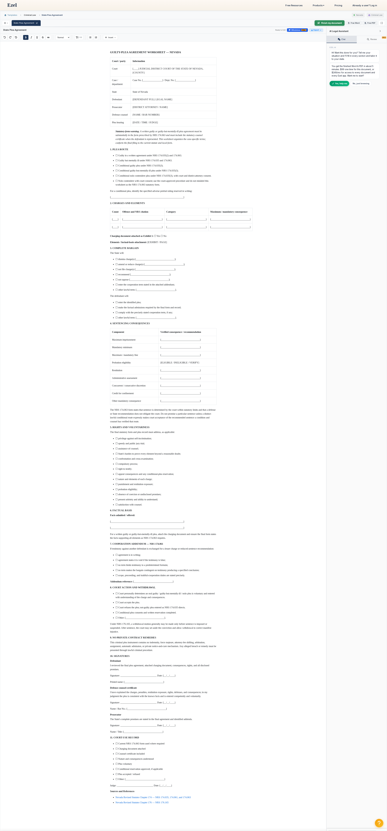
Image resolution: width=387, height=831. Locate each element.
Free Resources (293, 5)
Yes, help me (341, 83)
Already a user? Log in (365, 5)
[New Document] (6, 23)
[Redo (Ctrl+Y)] (10, 37)
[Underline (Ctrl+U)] (37, 37)
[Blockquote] (48, 37)
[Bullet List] (90, 37)
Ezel (12, 5)
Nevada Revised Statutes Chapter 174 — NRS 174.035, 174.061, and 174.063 (153, 797)
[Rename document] (36, 23)
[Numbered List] (96, 37)
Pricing (338, 5)
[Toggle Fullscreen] (382, 23)
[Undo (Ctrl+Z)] (4, 37)
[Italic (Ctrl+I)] (31, 37)
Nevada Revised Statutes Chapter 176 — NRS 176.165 (142, 802)
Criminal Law (30, 15)
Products (318, 5)
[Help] (379, 823)
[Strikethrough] (43, 37)
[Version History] (16, 37)
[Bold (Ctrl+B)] (26, 37)
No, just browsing (361, 83)
